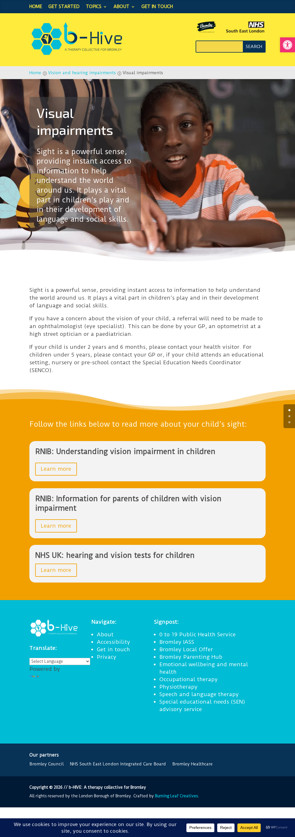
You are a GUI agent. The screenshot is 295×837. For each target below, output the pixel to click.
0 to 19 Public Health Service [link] (197, 634)
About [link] (121, 6)
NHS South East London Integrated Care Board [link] (118, 764)
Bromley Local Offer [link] (186, 649)
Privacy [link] (106, 657)
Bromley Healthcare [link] (192, 764)
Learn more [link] (56, 469)
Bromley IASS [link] (176, 642)
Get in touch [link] (157, 6)
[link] (287, 44)
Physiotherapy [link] (178, 686)
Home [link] (35, 6)
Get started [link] (64, 6)
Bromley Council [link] (46, 764)
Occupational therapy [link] (188, 679)
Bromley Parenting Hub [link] (190, 657)
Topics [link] (93, 6)
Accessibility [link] (113, 642)
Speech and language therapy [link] (199, 694)
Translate (53, 676)
